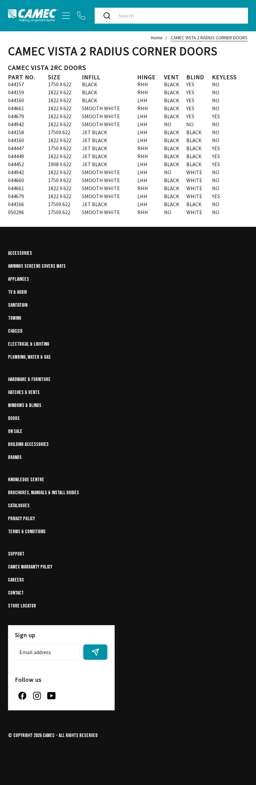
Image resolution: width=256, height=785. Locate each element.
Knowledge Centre (26, 480)
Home (157, 38)
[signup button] (95, 652)
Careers (16, 580)
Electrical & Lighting (28, 344)
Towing (14, 318)
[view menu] (66, 16)
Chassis (15, 331)
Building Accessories (28, 444)
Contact (16, 593)
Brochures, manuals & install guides (43, 493)
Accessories (20, 253)
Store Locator (22, 606)
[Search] (106, 16)
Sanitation (17, 305)
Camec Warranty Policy (30, 567)
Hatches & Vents (24, 392)
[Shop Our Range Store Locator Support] (128, 15)
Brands (15, 457)
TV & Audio (17, 292)
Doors (14, 418)
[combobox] (178, 15)
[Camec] (33, 15)
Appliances (18, 279)
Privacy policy (21, 519)
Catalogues (19, 506)
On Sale (15, 431)
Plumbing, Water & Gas (29, 357)
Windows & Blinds (24, 405)
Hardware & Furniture (29, 379)
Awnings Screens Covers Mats (37, 266)
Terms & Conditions (27, 532)
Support (16, 554)
